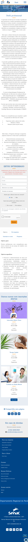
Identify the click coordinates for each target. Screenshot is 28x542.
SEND (2, 492)
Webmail (2, 490)
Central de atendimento (5, 465)
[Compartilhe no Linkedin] (12, 413)
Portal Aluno (4, 456)
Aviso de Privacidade (5, 473)
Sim (12, 197)
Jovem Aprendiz (5, 447)
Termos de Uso (4, 481)
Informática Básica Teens (14, 320)
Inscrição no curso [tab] (8, 236)
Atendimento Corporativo (7, 442)
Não (17, 197)
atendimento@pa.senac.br (15, 432)
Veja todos (14, 399)
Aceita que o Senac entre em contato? (14, 194)
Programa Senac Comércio (7, 449)
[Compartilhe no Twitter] (18, 413)
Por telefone (18, 205)
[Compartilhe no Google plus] (15, 413)
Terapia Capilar (14, 352)
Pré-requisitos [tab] (15, 232)
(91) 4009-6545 (15, 430)
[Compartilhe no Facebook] (9, 413)
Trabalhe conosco (4, 467)
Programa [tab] (19, 236)
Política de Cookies (4, 476)
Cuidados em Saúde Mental (14, 384)
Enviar (14, 222)
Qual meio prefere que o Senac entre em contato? (14, 201)
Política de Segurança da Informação (8, 478)
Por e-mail (9, 205)
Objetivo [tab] (5, 232)
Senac (5, 2)
